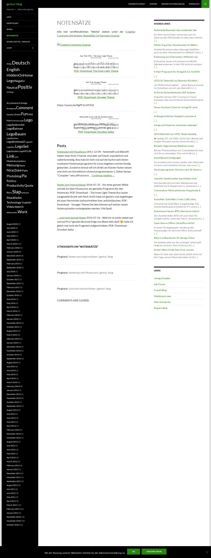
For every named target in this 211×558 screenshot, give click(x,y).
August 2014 (12, 362)
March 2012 (12, 461)
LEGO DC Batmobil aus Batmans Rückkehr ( (176, 80)
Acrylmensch (13, 103)
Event (18, 114)
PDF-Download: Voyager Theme (96, 97)
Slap (16, 191)
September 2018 (14, 267)
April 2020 (11, 240)
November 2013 (14, 398)
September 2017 (14, 283)
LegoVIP (23, 151)
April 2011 (11, 501)
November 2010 (14, 521)
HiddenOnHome (20, 75)
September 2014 (14, 358)
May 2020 (11, 236)
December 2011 (14, 473)
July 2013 (11, 414)
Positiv (25, 87)
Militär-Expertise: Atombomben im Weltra (175, 45)
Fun (24, 113)
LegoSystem (13, 151)
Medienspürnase (162, 296)
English (13, 69)
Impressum (194, 4)
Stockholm (14, 198)
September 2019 (14, 259)
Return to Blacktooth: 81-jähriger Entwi (174, 237)
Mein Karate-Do (162, 302)
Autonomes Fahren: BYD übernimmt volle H (176, 211)
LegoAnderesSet (16, 124)
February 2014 (13, 386)
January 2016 (12, 319)
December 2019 (14, 255)
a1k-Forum (159, 284)
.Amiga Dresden (162, 278)
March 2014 (12, 382)
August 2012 (12, 441)
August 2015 (12, 331)
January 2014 (12, 390)
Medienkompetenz (16, 161)
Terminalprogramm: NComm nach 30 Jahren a (177, 169)
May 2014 (11, 374)
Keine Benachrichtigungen (167, 157)
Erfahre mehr (154, 551)
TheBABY (26, 202)
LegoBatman (15, 128)
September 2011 (14, 481)
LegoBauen (16, 133)
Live (16, 157)
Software (25, 192)
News (22, 165)
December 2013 (14, 394)
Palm (25, 170)
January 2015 (12, 342)
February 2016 (13, 315)
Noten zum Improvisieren (71, 184)
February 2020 (13, 248)
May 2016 (11, 303)
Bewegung (11, 108)
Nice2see (14, 170)
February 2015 (13, 339)
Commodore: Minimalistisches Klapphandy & (177, 190)
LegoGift (28, 142)
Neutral (12, 87)
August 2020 (12, 224)
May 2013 (11, 422)
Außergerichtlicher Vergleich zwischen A (175, 116)
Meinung (13, 165)
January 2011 (12, 513)
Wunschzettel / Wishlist (18, 42)
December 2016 (14, 291)
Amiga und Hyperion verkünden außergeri (175, 125)
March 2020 (12, 244)
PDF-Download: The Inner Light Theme (96, 70)
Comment (24, 107)
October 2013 (13, 402)
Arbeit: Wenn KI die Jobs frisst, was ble (174, 249)
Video (10, 206)
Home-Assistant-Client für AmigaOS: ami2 (175, 107)
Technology (14, 202)
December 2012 (14, 434)
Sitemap (153, 4)
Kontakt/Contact (136, 4)
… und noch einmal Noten (71, 217)
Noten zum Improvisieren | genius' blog (91, 256)
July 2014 (11, 366)
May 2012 (11, 453)
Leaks (21, 120)
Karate (16, 121)
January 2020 (12, 251)
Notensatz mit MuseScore (71, 151)
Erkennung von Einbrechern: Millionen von (176, 56)
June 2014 (11, 370)
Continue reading (103, 175)
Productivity (15, 185)
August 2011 (12, 485)
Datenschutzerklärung (173, 4)
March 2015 (12, 335)
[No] (207, 552)
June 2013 (11, 418)
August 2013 (12, 410)
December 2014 (14, 346)
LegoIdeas (11, 147)
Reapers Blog (160, 308)
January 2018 (12, 275)
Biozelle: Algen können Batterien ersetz (174, 145)
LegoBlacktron (12, 138)
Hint (30, 114)
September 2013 (14, 406)
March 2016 (12, 311)
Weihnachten (12, 212)
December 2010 (14, 517)
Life (29, 151)
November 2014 (14, 350)
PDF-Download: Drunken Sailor (96, 131)
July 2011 (11, 489)
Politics (11, 181)
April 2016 (11, 307)
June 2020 (11, 232)
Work (23, 211)
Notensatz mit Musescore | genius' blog (91, 272)
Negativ (20, 81)
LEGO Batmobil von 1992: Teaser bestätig (175, 134)
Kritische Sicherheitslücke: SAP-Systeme (174, 92)
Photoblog (14, 176)
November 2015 (14, 323)
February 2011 (13, 509)
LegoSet (22, 146)
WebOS (19, 206)
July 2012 (11, 445)
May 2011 (11, 497)
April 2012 (11, 457)
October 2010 (13, 525)
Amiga (9, 29)
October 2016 (13, 295)
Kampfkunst (12, 23)
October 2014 (13, 354)
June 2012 (11, 449)
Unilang (10, 92)
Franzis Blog (160, 290)
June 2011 (11, 493)
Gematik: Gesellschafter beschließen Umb (175, 178)
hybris (10, 120)
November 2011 (14, 477)
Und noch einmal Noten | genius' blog (90, 288)
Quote (28, 185)
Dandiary (11, 114)
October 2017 (13, 279)
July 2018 (11, 271)
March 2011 (12, 505)
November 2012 (14, 437)
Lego (9, 17)
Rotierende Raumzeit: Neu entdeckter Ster (175, 30)
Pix (24, 175)
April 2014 (11, 378)
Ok (133, 551)
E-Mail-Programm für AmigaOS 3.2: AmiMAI (177, 71)
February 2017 (13, 287)
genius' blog (14, 4)
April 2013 (11, 426)
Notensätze (12, 35)
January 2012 (12, 469)
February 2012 (13, 465)
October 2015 (13, 327)
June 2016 (11, 299)
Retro (9, 192)
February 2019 (13, 263)
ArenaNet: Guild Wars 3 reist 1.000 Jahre (175, 199)
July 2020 (11, 228)
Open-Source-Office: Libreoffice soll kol (174, 223)
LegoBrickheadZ (16, 141)
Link (11, 156)
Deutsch (21, 62)
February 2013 (13, 430)
